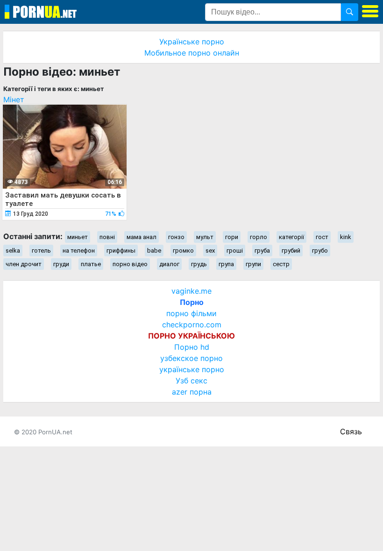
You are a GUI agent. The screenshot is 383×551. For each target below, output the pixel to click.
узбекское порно (191, 358)
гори (231, 236)
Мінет (13, 99)
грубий (291, 250)
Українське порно (191, 41)
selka (13, 250)
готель (41, 250)
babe (154, 250)
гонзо (176, 236)
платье (91, 264)
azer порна (192, 391)
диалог (169, 264)
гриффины (120, 250)
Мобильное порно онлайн (191, 52)
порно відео (130, 264)
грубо (320, 250)
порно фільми (191, 313)
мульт (204, 236)
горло (258, 236)
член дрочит (24, 264)
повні (107, 236)
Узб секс (191, 380)
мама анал (141, 236)
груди (61, 264)
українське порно (191, 369)
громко (183, 250)
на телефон (79, 250)
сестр (281, 264)
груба (262, 250)
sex (210, 250)
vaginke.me (191, 291)
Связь (351, 431)
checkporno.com (191, 324)
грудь (199, 264)
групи (253, 264)
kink (345, 236)
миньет (77, 236)
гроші (235, 250)
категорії (291, 236)
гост (322, 236)
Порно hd (191, 347)
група (226, 264)
